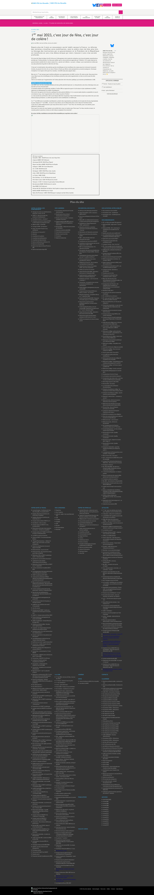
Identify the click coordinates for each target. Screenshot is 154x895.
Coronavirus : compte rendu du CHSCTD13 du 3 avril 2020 (39, 664)
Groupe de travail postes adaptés (111, 696)
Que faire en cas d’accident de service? (41, 559)
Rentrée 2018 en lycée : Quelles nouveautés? (110, 444)
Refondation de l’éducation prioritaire (88, 232)
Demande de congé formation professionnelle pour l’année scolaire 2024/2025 (88, 303)
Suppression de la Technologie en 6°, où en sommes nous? (112, 501)
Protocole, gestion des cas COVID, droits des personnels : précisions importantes (42, 751)
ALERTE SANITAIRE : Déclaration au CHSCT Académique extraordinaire (41, 778)
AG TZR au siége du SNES (109, 715)
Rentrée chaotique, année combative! (65, 831)
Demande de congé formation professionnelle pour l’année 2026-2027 (65, 862)
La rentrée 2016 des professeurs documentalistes (110, 386)
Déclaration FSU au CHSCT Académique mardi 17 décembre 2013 (41, 556)
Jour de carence (36, 608)
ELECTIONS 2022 (107, 799)
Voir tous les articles (112, 94)
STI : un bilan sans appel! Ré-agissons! (112, 222)
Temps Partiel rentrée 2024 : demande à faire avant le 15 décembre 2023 (88, 272)
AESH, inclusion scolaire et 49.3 (63, 793)
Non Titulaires (59, 512)
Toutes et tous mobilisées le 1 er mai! (112, 593)
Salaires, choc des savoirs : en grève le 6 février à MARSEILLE (65, 810)
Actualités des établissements (39, 238)
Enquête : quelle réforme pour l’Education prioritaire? (110, 547)
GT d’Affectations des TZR (109, 744)
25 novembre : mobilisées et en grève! (65, 689)
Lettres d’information (84, 549)
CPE (57, 523)
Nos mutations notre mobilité (110, 210)
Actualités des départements (39, 240)
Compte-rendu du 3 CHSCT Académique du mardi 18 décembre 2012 (42, 532)
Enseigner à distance (108, 465)
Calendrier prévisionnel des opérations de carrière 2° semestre (112, 792)
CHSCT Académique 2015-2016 (39, 575)
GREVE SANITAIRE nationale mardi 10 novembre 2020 (40, 768)
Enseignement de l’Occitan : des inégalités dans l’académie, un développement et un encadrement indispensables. (111, 286)
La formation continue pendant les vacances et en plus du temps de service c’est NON (112, 607)
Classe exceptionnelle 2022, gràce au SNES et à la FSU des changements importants (64, 223)
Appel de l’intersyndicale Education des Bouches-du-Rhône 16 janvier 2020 (88, 516)
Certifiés (58, 519)
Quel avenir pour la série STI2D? (110, 239)
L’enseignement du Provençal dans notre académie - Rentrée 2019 (112, 453)
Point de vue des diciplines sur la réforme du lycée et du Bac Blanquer (112, 417)
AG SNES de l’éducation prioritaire (111, 746)
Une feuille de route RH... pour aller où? (65, 699)
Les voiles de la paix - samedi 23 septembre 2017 (110, 782)
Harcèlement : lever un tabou (39, 523)
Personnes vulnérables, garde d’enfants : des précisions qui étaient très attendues (42, 712)
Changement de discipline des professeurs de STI (110, 241)
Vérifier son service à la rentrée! (86, 269)
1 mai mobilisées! (107, 87)
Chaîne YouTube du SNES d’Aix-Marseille (89, 681)
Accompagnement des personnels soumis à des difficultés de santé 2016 (42, 572)
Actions (81, 538)
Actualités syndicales (84, 532)
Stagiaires (58, 510)
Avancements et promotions (63, 232)
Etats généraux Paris (108, 721)
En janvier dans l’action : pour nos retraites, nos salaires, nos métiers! (111, 595)
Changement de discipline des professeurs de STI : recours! (110, 276)
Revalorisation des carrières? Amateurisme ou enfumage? (63, 215)
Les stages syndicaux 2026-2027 (63, 883)
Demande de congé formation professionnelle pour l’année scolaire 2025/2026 (65, 841)
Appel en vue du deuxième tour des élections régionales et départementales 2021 (112, 573)
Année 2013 (106, 813)
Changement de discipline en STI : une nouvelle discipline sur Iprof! (112, 266)
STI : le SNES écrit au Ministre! (110, 296)
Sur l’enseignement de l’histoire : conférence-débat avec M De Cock (111, 426)
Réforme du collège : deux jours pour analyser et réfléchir (111, 349)
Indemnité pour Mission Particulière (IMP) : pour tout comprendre (88, 267)
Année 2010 (106, 807)
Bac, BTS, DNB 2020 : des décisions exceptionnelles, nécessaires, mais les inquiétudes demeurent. (112, 468)
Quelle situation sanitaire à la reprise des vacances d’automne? (42, 764)
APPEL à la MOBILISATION (109, 536)
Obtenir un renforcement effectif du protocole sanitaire (41, 771)
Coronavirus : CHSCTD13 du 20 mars (41, 658)
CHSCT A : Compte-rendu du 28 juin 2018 (42, 615)
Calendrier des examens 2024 (110, 504)
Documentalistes (60, 527)
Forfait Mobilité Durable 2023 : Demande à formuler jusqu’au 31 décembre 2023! (89, 299)
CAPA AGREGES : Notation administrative (109, 735)
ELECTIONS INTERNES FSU (86, 523)
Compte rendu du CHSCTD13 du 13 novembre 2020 (40, 792)
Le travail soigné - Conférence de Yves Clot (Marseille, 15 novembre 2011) (41, 511)
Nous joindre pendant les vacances (87, 521)
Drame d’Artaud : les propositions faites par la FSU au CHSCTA (42, 552)
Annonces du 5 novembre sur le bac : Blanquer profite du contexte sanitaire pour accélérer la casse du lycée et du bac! (113, 553)
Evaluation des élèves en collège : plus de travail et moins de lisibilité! (112, 393)
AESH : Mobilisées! (107, 611)
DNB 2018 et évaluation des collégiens (112, 414)
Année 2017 (106, 821)
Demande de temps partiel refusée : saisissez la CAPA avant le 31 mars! (87, 316)
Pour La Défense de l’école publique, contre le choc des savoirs (64, 821)
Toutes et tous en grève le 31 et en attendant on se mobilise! (64, 752)
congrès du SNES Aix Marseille (110, 698)
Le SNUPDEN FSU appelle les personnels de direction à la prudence (112, 516)
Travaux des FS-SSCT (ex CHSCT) (40, 852)
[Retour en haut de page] (6, 889)
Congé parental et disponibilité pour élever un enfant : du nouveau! (88, 291)
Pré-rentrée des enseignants (110, 779)
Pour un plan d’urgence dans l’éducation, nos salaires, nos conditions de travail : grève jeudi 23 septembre (65, 703)
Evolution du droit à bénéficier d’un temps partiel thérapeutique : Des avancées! (40, 830)
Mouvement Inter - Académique (110, 212)
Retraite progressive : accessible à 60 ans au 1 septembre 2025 (89, 295)
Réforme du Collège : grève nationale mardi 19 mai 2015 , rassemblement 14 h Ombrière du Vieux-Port (112, 333)
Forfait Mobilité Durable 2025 (110, 658)
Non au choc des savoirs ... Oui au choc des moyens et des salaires (65, 814)
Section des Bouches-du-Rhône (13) (41, 242)
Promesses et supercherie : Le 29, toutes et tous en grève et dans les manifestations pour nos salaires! (65, 733)
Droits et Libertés (83, 542)
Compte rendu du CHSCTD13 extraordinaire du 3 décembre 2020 (40, 796)
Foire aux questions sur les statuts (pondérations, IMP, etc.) (87, 259)
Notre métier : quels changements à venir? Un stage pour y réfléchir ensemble (111, 327)
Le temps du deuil (60, 788)
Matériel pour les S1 (84, 540)
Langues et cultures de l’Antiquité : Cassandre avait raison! (111, 411)
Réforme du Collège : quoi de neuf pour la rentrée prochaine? (113, 523)
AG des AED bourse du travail (110, 742)
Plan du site (103, 889)
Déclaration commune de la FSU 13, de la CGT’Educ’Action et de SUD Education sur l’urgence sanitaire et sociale (42, 676)
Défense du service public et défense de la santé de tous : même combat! (42, 689)
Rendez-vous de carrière (62, 234)
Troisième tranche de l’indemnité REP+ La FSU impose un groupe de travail (41, 221)
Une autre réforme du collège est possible (113, 347)
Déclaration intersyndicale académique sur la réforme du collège (112, 340)
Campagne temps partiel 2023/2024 (40, 845)
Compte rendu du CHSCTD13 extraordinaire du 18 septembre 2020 (41, 758)
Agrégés (58, 521)
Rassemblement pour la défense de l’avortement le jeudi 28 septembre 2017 (112, 785)
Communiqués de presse (85, 534)
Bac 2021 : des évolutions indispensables (112, 481)
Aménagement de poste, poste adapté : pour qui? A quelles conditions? (88, 256)
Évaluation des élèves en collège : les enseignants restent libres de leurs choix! (113, 390)
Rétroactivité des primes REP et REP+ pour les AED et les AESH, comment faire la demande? (65, 806)
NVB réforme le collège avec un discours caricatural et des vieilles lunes (112, 323)
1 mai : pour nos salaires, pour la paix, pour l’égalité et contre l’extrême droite (112, 511)
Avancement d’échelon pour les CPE (111, 723)
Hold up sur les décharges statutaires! (88, 210)
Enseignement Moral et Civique (110, 374)
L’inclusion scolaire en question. (110, 479)
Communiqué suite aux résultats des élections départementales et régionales (112, 577)
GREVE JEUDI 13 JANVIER (38, 224)
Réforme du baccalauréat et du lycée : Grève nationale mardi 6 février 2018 (112, 404)
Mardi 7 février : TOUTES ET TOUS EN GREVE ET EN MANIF (65, 760)
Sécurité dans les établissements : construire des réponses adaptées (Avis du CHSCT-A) (41, 594)
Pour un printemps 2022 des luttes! (64, 712)
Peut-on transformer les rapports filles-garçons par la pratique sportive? (112, 476)
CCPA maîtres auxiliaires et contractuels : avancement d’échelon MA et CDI (112, 689)
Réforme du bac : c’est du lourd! (110, 420)
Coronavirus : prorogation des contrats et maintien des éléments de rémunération (88, 284)
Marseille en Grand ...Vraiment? (40, 219)
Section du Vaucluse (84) (38, 244)
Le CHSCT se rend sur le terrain (39, 535)
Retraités (58, 529)
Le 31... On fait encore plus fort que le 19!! (112, 599)
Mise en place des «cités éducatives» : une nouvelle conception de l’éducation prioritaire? (112, 539)
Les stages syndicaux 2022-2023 (63, 729)
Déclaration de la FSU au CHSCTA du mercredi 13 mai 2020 (41, 716)
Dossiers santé (35, 854)
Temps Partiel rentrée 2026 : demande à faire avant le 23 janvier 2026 (88, 312)
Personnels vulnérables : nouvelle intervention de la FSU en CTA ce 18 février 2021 (40, 811)
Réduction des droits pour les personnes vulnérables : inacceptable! (42, 748)
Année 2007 (106, 801)
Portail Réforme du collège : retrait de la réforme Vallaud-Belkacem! (112, 337)
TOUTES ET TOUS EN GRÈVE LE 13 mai (65, 849)
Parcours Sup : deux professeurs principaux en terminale (110, 408)
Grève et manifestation (108, 777)
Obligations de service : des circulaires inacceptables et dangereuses (88, 263)
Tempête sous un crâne (108, 273)
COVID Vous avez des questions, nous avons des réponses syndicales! (41, 755)
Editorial (34, 234)
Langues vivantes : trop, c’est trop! (111, 244)
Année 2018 (106, 823)
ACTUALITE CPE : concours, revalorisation (109, 561)
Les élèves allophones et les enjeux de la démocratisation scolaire (65, 745)
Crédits (108, 889)
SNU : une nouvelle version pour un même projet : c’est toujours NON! (66, 775)
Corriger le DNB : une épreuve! (39, 226)
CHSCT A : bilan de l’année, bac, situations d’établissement (40, 216)
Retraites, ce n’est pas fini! (38, 232)
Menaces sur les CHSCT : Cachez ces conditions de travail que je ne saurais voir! (41, 611)
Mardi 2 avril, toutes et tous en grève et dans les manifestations (65, 817)
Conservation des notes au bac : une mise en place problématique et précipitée (113, 379)
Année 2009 (106, 805)
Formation (58, 236)
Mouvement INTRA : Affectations (111, 708)
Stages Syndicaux (83, 536)
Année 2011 (106, 809)
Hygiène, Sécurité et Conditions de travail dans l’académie (40, 514)
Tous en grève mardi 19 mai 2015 (110, 352)
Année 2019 (106, 825)
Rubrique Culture (83, 551)
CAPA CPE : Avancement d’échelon (111, 692)
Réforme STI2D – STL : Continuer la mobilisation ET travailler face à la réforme (111, 229)
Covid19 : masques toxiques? (39, 761)
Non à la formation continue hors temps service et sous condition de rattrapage (112, 624)
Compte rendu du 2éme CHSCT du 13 (41, 521)
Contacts (113, 889)
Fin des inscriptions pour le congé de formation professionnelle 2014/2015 (112, 751)
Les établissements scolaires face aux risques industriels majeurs (41, 639)
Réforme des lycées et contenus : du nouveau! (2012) (111, 259)
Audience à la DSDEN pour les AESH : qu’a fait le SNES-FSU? (65, 723)
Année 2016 (106, 819)
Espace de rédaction (38, 893)
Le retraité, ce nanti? (108, 530)
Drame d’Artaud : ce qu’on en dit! (40, 550)
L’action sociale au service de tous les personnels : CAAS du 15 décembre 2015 (42, 589)
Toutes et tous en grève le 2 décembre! (65, 860)
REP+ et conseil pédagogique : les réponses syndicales (87, 247)
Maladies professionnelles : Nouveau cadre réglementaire (41, 625)
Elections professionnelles (85, 547)
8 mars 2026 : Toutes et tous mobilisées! (65, 687)
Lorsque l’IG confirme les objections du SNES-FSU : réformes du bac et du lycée (112, 462)
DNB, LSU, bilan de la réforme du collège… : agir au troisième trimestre (111, 520)
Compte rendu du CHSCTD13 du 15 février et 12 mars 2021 (40, 815)
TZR (57, 518)
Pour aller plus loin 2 (37, 686)
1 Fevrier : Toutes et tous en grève (111, 84)
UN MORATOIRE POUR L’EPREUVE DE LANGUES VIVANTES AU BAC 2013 (112, 236)
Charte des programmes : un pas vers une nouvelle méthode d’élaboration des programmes (113, 307)
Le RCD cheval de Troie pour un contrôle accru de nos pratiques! (65, 696)
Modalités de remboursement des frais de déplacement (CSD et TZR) (89, 244)
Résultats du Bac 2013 (108, 290)
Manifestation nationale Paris (110, 733)
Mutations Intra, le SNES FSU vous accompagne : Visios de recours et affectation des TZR (111, 649)
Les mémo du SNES (83, 683)
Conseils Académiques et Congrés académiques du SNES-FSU (87, 544)
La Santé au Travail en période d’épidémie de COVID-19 (39, 661)
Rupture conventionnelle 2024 (63, 230)
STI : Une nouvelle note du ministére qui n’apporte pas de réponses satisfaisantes (113, 247)
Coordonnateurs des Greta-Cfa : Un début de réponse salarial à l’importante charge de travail (65, 708)
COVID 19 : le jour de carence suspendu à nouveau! (42, 799)
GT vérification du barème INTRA (111, 729)
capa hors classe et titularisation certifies (112, 706)
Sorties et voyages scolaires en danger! (65, 786)
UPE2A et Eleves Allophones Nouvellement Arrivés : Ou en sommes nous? (112, 497)
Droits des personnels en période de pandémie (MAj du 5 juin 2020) (41, 719)
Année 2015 (106, 817)
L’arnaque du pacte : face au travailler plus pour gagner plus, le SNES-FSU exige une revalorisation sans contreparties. (66, 741)
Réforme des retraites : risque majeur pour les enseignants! (112, 543)
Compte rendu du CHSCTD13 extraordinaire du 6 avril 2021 (39, 819)
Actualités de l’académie (38, 236)
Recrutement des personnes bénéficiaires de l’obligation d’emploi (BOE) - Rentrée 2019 (89, 252)
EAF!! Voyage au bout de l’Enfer (110, 580)
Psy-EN (58, 525)
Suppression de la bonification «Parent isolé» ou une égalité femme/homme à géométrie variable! (112, 589)
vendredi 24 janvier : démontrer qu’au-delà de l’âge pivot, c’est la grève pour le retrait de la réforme (88, 512)
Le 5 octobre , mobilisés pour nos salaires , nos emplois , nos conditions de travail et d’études (112, 584)
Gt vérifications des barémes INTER (111, 694)
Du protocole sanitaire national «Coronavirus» (39, 703)
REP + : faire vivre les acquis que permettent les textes (87, 238)
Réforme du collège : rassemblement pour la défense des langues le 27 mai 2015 (113, 362)
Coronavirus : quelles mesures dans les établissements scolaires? (41, 644)
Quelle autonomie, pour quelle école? (112, 233)
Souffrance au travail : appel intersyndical (42, 642)
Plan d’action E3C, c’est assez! (110, 455)
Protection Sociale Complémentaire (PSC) (42, 856)
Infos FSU (81, 553)
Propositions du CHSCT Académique (41, 706)
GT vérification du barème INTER (111, 725)
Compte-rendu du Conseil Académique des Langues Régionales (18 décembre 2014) (112, 319)
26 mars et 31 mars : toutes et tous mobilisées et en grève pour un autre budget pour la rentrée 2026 (64, 692)
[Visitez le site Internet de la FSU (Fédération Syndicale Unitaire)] (41, 891)
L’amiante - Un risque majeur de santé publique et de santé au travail (41, 628)
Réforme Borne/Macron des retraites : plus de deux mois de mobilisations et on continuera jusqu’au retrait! (65, 768)
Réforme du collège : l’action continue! (112, 368)
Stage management (107, 761)
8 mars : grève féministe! (108, 90)
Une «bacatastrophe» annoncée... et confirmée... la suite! (112, 568)
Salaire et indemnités (61, 238)
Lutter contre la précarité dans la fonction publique (87, 529)
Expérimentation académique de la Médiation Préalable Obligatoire (87, 276)
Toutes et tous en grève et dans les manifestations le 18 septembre (64, 853)
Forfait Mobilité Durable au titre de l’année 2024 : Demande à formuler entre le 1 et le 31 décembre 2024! (89, 308)
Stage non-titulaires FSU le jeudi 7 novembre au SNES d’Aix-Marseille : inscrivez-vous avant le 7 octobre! (65, 834)
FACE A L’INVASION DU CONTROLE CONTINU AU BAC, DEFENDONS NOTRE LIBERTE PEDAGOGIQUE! (113, 491)
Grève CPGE (106, 763)
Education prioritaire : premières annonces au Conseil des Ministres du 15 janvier (88, 228)
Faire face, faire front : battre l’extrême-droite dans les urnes (65, 828)
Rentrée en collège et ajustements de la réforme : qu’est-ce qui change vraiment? (113, 527)
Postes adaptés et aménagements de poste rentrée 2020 (41, 618)
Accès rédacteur (119, 889)
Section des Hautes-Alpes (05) (39, 249)
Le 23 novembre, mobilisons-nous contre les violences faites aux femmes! (112, 627)
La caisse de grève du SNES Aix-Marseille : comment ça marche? (63, 756)
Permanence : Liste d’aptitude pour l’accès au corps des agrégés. (111, 767)
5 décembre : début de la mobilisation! (112, 514)
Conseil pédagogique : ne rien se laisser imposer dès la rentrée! (112, 429)
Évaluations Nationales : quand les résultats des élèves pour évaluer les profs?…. (111, 448)
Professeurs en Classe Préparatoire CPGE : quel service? (87, 224)
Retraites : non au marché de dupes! (111, 550)
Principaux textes (36, 850)
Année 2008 (106, 803)
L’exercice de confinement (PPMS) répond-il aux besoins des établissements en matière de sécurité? (42, 578)
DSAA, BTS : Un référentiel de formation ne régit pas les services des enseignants (89, 220)
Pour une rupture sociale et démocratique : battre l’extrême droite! (112, 620)
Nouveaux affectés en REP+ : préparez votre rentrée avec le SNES (112, 533)
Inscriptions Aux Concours (62, 795)
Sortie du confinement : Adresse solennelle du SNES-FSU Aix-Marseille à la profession (42, 681)
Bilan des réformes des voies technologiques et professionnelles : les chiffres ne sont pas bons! (112, 280)
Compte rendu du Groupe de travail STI (112, 257)
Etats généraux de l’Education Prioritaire (112, 748)
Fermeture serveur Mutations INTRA (111, 704)
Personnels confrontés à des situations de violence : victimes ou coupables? (41, 529)
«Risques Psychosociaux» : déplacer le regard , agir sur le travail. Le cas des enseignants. (41, 542)
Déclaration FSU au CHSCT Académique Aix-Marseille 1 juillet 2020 (41, 741)
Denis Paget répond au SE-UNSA (111, 382)
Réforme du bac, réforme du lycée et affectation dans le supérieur (111, 400)
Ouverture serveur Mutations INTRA (111, 702)
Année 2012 (106, 811)
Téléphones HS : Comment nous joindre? (89, 519)
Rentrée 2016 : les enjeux (109, 384)
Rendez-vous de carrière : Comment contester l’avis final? (64, 218)
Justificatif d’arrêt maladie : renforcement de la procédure (39, 561)
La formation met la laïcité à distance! (112, 376)
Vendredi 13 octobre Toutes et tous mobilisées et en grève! (64, 783)
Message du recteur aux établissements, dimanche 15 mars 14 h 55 (41, 212)
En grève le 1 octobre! (61, 838)
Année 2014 (106, 815)
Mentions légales (95, 889)
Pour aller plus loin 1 (37, 685)
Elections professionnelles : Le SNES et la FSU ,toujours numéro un (66, 749)
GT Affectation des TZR (108, 711)
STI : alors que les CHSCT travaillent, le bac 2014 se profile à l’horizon (112, 299)
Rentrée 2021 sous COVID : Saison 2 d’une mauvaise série (41, 826)
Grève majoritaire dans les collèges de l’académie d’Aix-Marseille (112, 358)
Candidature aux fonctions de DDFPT (88, 241)
